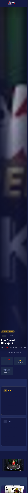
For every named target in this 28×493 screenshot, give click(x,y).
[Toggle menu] (2, 3)
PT (23, 3)
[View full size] (13, 465)
